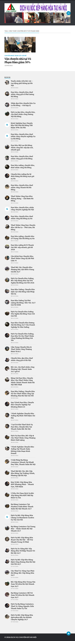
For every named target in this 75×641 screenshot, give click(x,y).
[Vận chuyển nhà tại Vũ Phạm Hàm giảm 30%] (20, 44)
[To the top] (69, 633)
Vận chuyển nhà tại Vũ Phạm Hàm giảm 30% (17, 60)
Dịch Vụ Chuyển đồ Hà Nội (24, 637)
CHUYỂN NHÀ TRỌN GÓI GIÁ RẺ (15, 55)
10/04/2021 (8, 65)
